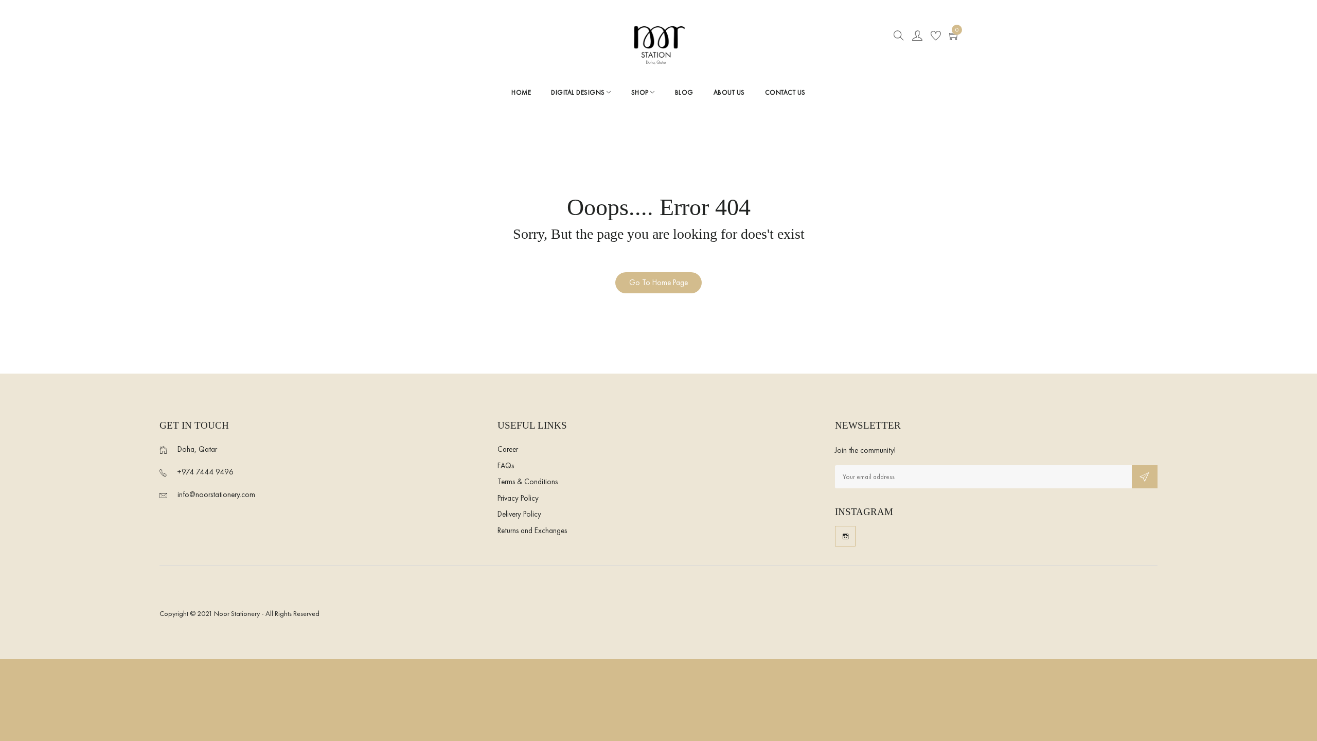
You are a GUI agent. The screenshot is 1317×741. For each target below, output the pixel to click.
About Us (729, 92)
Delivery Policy (519, 514)
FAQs (505, 466)
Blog (684, 92)
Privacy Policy (518, 498)
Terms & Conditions (527, 482)
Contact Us (785, 92)
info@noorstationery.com (216, 494)
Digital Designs (579, 92)
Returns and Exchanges (532, 530)
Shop (641, 92)
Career (507, 449)
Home (521, 92)
